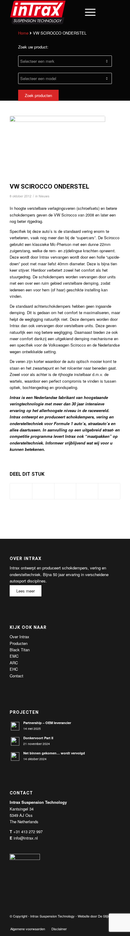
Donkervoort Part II (38, 738)
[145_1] (57, 147)
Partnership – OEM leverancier (47, 722)
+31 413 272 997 (28, 831)
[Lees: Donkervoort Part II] (15, 741)
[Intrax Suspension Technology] (54, 12)
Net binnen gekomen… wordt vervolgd (54, 753)
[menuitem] (73, 12)
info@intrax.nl (26, 838)
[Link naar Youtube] (106, 922)
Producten (19, 643)
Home (23, 33)
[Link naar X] (97, 922)
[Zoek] (73, 12)
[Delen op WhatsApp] (65, 491)
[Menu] (87, 12)
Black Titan (20, 650)
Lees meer (25, 591)
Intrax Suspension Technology (52, 916)
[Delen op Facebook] (21, 491)
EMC (14, 656)
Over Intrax (19, 636)
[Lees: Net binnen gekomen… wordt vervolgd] (15, 756)
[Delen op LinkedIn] (87, 491)
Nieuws (44, 196)
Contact (16, 676)
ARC (14, 663)
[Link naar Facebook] (88, 922)
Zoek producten (38, 95)
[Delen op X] (43, 491)
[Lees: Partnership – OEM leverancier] (15, 726)
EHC (14, 669)
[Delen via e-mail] (109, 491)
